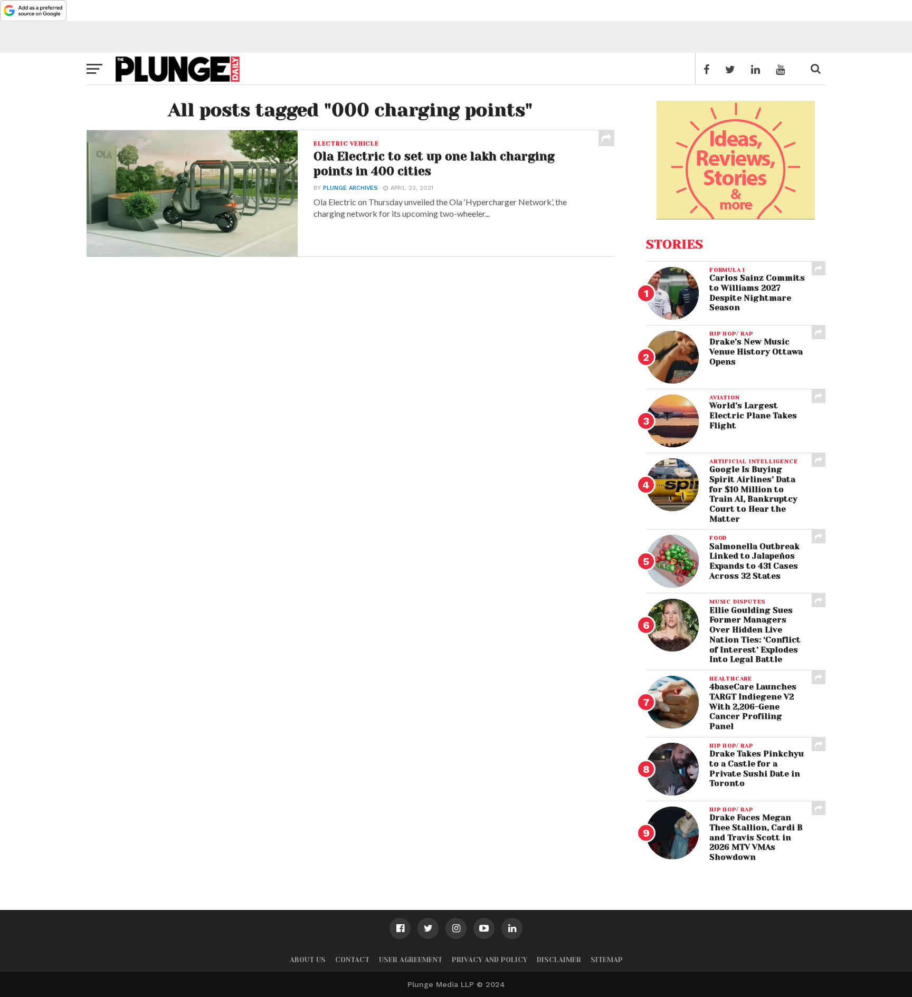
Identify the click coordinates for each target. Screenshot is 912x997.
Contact (352, 960)
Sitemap (607, 960)
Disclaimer (559, 960)
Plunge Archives (350, 188)
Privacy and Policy (489, 960)
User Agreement (410, 960)
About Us (308, 960)
